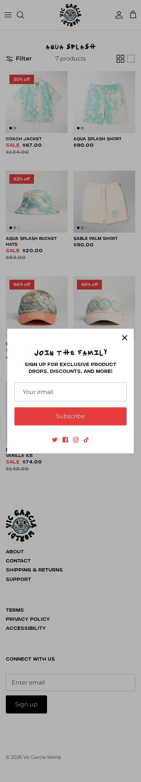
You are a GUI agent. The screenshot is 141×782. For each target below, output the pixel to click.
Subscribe (70, 416)
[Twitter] (54, 439)
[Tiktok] (86, 439)
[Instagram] (75, 439)
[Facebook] (65, 439)
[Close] (125, 338)
